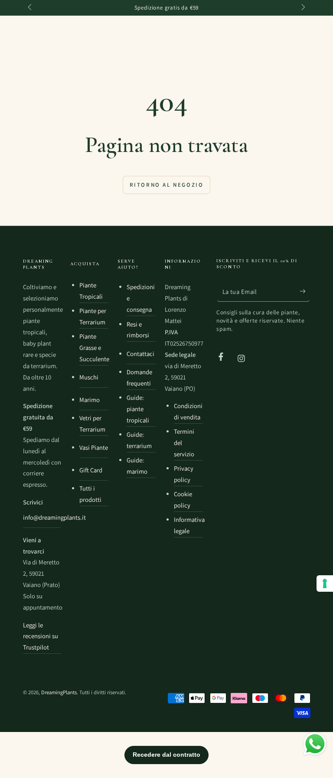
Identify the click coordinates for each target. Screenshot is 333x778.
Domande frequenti (139, 377)
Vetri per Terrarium (92, 423)
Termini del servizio (184, 442)
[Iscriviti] (305, 291)
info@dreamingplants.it (42, 517)
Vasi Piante (93, 447)
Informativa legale (188, 525)
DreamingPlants (59, 692)
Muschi (88, 377)
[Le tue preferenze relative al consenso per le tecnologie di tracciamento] (325, 583)
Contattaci (140, 353)
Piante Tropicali (91, 290)
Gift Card (90, 470)
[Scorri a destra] (302, 8)
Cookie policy (183, 499)
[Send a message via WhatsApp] (315, 744)
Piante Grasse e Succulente (93, 347)
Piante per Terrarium (92, 316)
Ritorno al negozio (167, 184)
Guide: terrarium (139, 440)
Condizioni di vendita (188, 411)
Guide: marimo (137, 465)
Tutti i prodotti (90, 494)
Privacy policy (183, 474)
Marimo (89, 400)
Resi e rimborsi (138, 330)
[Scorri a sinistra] (31, 8)
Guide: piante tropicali (138, 408)
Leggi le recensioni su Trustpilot (40, 636)
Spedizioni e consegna (141, 298)
